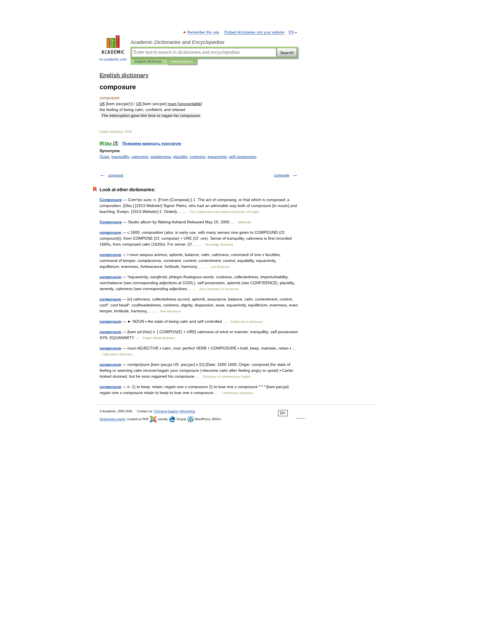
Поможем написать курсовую (151, 143)
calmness (139, 156)
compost (115, 175)
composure (110, 232)
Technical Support (166, 411)
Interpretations (182, 61)
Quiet (104, 156)
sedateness (160, 156)
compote (281, 175)
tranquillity (120, 156)
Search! (287, 52)
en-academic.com (113, 59)
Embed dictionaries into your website (254, 32)
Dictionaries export (112, 419)
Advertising (187, 411)
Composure (111, 199)
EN (291, 32)
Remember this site (203, 32)
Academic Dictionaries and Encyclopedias (177, 42)
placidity (180, 156)
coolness (197, 156)
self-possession (242, 156)
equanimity (217, 156)
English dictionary (148, 61)
